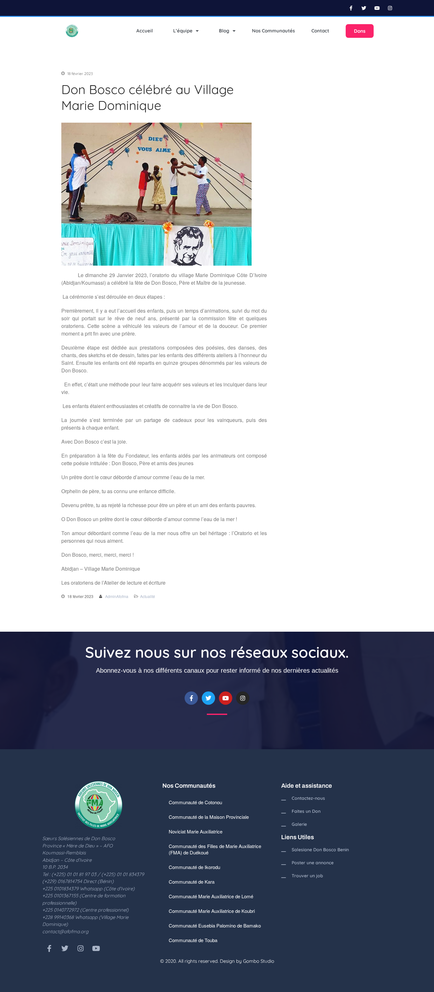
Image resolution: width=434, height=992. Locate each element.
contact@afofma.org (65, 931)
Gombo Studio (258, 961)
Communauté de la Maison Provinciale (209, 816)
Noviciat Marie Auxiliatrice (195, 831)
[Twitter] (364, 8)
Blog (224, 31)
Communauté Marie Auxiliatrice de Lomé (211, 896)
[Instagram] (390, 8)
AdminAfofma (116, 596)
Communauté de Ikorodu (194, 867)
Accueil (144, 31)
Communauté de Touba (193, 940)
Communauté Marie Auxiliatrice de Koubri (212, 910)
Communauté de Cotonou (195, 802)
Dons (359, 31)
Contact (320, 31)
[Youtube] (377, 8)
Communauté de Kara (191, 881)
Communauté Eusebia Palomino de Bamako (215, 925)
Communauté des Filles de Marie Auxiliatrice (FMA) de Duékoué (215, 849)
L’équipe (183, 31)
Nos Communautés (273, 31)
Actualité (147, 596)
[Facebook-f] (351, 8)
